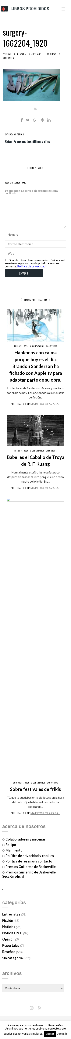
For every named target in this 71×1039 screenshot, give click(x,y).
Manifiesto (14, 850)
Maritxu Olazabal (17, 54)
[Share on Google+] (35, 119)
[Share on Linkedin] (49, 119)
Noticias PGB (12, 933)
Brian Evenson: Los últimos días (27, 141)
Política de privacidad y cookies (29, 856)
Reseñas (8, 952)
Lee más (62, 1033)
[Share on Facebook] (21, 119)
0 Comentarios (37, 346)
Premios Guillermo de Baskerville (30, 867)
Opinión (8, 939)
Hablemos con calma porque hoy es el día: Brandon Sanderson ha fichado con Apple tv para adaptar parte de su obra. (35, 366)
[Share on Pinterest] (42, 119)
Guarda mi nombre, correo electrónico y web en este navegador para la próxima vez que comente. (35, 263)
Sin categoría (12, 958)
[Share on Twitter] (28, 119)
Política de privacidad (31, 266)
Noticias (8, 927)
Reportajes (10, 945)
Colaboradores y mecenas (25, 839)
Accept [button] (50, 1033)
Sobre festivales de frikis (35, 789)
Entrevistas (11, 914)
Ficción (7, 920)
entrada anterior (14, 134)
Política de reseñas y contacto (28, 861)
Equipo (10, 845)
